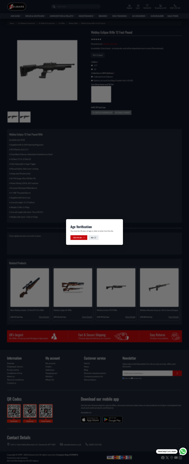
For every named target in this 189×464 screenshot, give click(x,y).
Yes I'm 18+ (77, 238)
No (92, 238)
